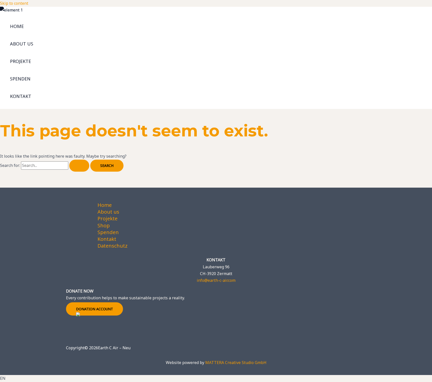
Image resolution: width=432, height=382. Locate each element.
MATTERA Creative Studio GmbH (235, 362)
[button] (216, 378)
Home (17, 26)
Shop (104, 225)
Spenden (20, 79)
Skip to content (14, 3)
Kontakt (20, 96)
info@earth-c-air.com (216, 280)
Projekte (20, 61)
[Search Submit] (79, 166)
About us (21, 44)
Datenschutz (113, 245)
